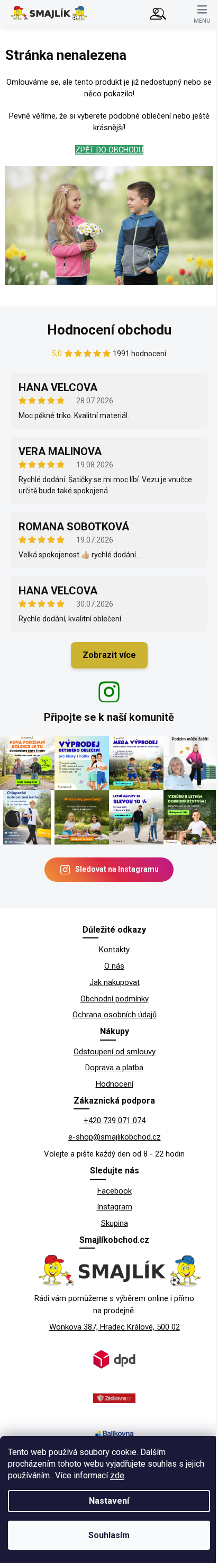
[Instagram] (109, 691)
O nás (114, 966)
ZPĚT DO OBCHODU (109, 150)
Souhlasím (109, 1535)
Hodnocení (114, 1084)
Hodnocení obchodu (109, 330)
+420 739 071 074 (115, 1120)
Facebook (114, 1191)
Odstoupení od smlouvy (115, 1051)
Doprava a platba (114, 1067)
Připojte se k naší (109, 717)
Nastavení (109, 1501)
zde (117, 1475)
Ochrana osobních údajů (114, 1014)
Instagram (114, 1207)
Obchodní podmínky (114, 999)
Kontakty (114, 949)
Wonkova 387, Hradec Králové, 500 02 (114, 1327)
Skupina (114, 1223)
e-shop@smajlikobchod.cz (114, 1137)
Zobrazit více (109, 655)
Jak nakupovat (114, 982)
